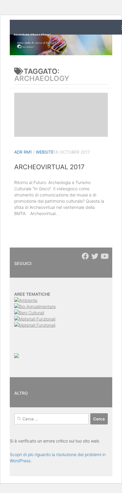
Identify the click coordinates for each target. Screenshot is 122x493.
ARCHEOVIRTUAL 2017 (49, 167)
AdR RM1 (23, 151)
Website (45, 151)
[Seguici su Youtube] (104, 256)
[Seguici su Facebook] (85, 256)
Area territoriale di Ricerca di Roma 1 (32, 34)
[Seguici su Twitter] (94, 256)
